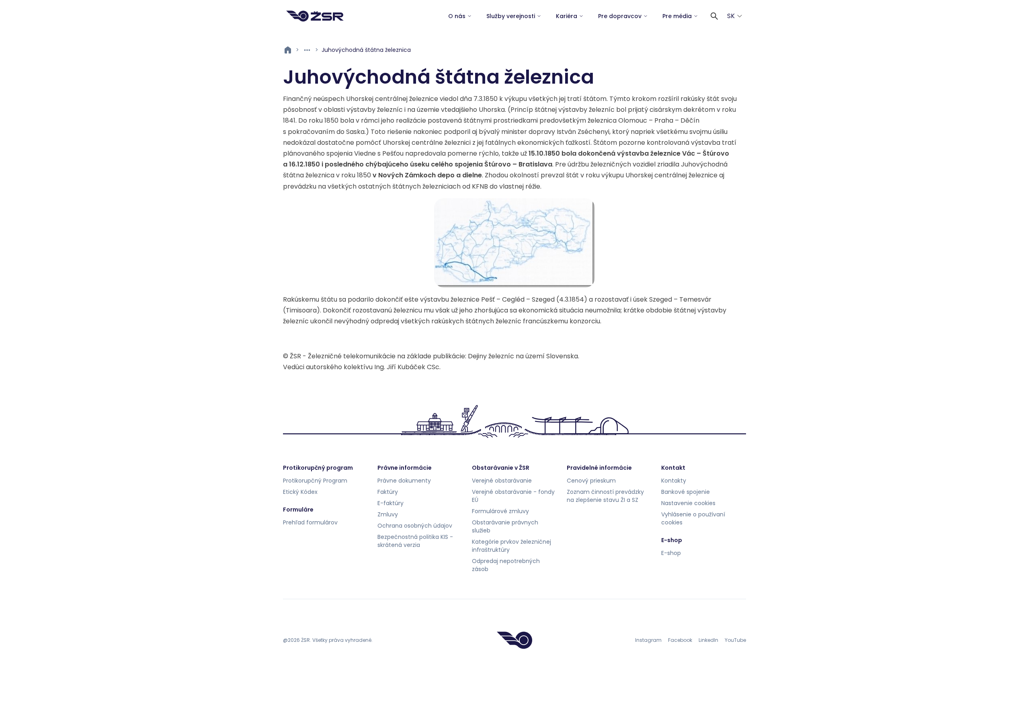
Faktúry (387, 492)
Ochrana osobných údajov (414, 526)
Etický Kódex (300, 492)
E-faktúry (390, 503)
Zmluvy (387, 514)
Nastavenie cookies (688, 503)
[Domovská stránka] (315, 16)
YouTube (735, 640)
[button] (714, 16)
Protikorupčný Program (315, 481)
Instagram (648, 640)
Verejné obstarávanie (502, 481)
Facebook (680, 640)
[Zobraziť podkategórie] (307, 50)
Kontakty (673, 481)
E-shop (671, 553)
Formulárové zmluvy (500, 511)
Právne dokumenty (404, 481)
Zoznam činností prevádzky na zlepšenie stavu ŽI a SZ (605, 496)
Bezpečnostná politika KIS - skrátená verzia (415, 541)
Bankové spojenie (685, 492)
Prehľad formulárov (310, 522)
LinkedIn (708, 640)
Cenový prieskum (591, 481)
